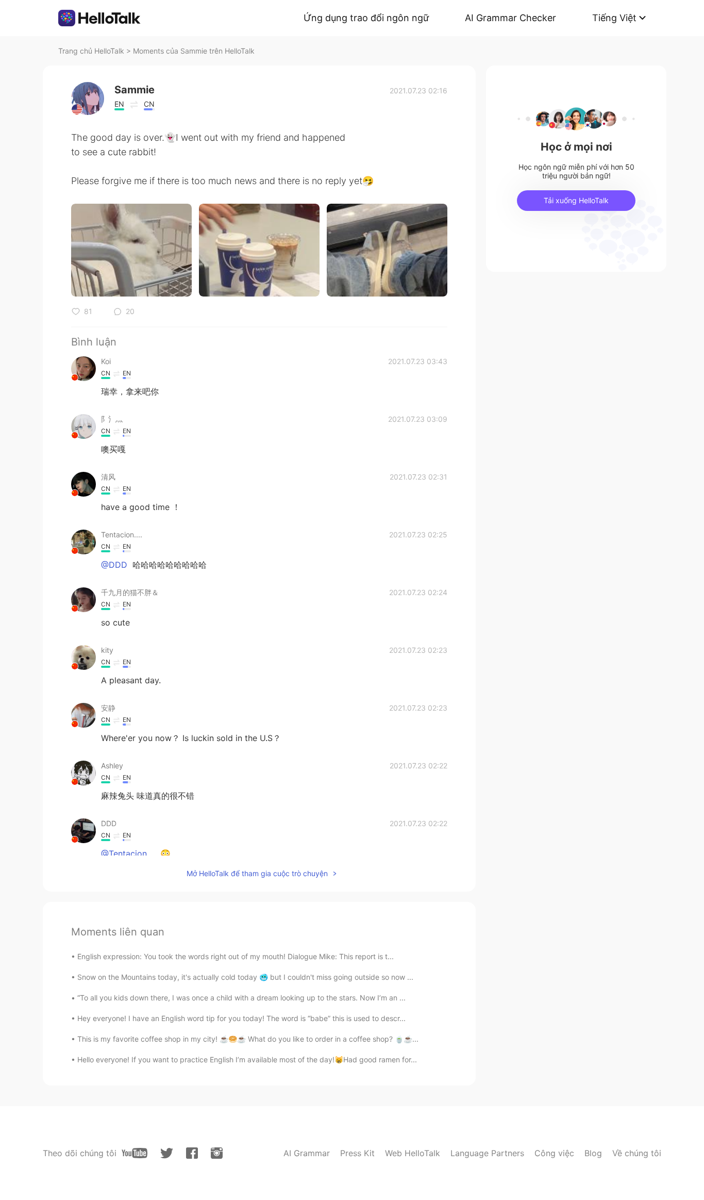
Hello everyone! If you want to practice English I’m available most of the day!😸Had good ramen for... (247, 1059)
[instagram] (217, 1153)
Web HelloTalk (412, 1153)
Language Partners (487, 1153)
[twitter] (166, 1153)
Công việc (554, 1153)
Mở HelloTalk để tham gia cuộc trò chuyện (257, 873)
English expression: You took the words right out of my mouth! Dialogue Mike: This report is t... (235, 956)
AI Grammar (306, 1153)
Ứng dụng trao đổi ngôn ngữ (366, 17)
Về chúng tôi (636, 1153)
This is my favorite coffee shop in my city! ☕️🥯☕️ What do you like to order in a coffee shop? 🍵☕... (247, 1038)
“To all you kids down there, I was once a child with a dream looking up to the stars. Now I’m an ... (241, 997)
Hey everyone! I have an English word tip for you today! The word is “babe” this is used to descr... (241, 1018)
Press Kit (357, 1153)
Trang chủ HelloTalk (92, 50)
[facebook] (192, 1153)
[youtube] (134, 1153)
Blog (593, 1153)
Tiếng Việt (614, 17)
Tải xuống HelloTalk (576, 200)
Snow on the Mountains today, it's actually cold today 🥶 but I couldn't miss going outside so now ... (245, 977)
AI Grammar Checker (510, 17)
